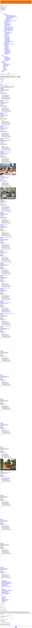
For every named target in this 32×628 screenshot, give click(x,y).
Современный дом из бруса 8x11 (4, 264)
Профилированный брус (5, 182)
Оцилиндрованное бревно (5, 95)
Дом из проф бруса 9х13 (3, 201)
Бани (2, 81)
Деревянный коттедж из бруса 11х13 (5, 472)
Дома (2, 80)
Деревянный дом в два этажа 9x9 (4, 544)
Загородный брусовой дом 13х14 (4, 448)
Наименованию (7, 86)
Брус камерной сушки (5, 257)
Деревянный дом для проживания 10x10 (5, 302)
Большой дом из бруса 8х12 (4, 496)
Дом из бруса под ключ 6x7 (4, 277)
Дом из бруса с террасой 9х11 (4, 315)
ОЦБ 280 (3, 120)
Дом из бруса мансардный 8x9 (4, 520)
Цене (10, 86)
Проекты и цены (9, 74)
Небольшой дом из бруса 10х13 (4, 400)
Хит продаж (13, 86)
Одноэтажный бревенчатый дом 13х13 (5, 140)
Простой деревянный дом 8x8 (4, 226)
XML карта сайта (6, 611)
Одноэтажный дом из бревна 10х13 (5, 89)
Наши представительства (3, 610)
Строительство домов (3, 74)
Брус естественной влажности (6, 206)
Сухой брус (3, 232)
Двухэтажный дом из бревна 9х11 (4, 102)
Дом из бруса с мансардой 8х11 (4, 352)
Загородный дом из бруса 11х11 (4, 424)
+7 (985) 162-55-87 (2, 8)
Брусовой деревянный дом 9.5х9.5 (4, 376)
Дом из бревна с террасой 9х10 (4, 127)
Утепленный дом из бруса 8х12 (4, 239)
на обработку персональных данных (5, 624)
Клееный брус (4, 219)
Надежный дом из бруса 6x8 (4, 568)
